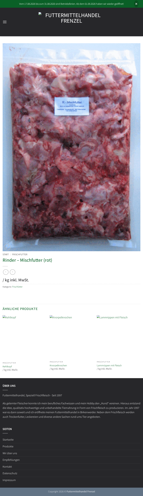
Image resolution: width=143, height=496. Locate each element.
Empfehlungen (11, 460)
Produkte (8, 446)
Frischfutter (19, 254)
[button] (5, 22)
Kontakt (7, 466)
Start (6, 254)
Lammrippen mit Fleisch (109, 365)
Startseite (8, 439)
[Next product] (5, 272)
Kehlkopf (7, 366)
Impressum (9, 480)
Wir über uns (10, 453)
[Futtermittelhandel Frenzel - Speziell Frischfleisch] (72, 22)
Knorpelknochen (58, 365)
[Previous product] (12, 272)
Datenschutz (10, 473)
